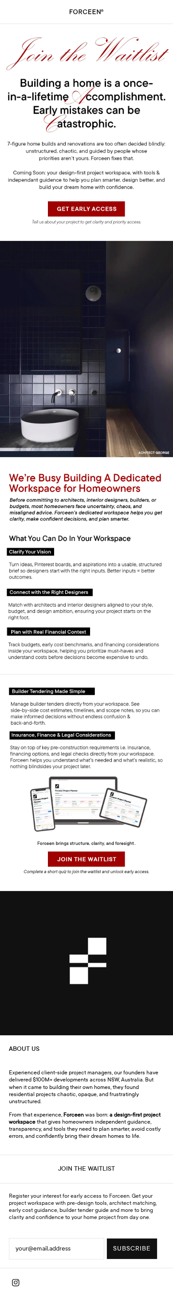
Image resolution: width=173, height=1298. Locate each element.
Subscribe (132, 1248)
